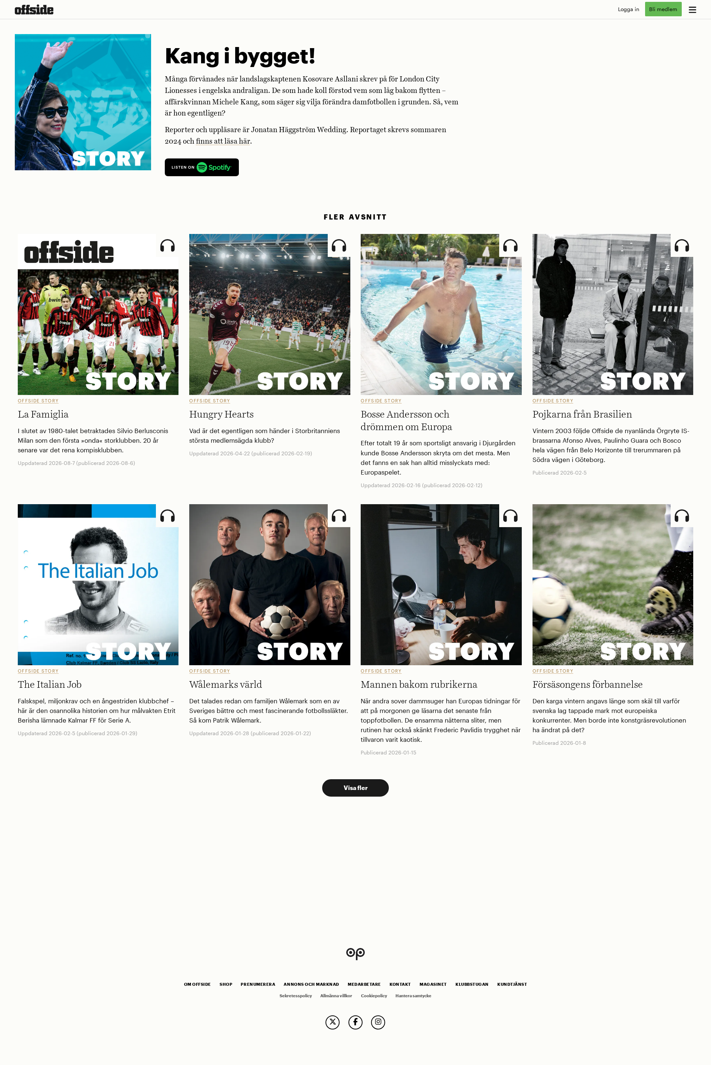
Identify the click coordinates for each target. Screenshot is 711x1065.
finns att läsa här (223, 141)
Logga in (628, 9)
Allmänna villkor (336, 996)
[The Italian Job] (98, 584)
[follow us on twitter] (333, 1022)
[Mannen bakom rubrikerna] (441, 584)
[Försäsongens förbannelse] (613, 584)
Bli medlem (663, 9)
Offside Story (38, 400)
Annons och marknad (311, 984)
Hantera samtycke (413, 996)
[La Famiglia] (98, 314)
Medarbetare (364, 984)
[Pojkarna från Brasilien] (613, 314)
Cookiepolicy (374, 996)
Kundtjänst (512, 984)
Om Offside (197, 984)
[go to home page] (34, 9)
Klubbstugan (472, 984)
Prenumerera (258, 984)
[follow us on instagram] (378, 1022)
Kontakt (400, 984)
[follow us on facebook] (355, 1022)
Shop (226, 984)
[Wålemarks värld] (269, 584)
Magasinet (433, 984)
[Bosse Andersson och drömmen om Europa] (441, 314)
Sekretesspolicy (296, 996)
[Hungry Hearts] (269, 314)
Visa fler (356, 787)
